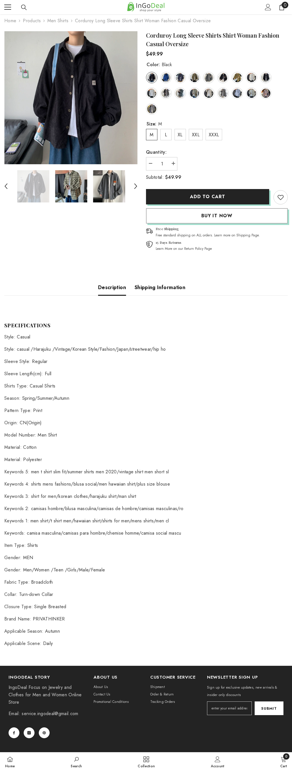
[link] (280, 197)
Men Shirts (57, 20)
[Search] (24, 7)
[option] (70, 97)
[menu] (7, 7)
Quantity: (156, 152)
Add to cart (207, 196)
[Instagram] (29, 732)
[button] (6, 186)
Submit (269, 708)
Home (10, 20)
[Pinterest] (44, 732)
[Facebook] (14, 732)
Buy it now (216, 215)
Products (32, 20)
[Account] (268, 7)
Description (112, 287)
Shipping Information (160, 287)
